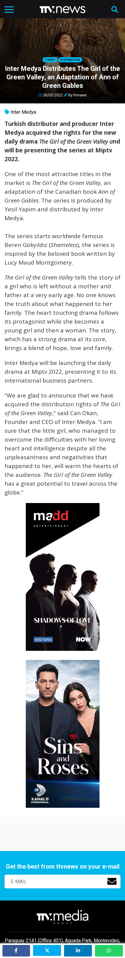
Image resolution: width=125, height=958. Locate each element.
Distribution (70, 59)
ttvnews (80, 95)
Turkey (50, 59)
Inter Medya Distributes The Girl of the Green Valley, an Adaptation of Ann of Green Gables (62, 77)
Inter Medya (23, 112)
